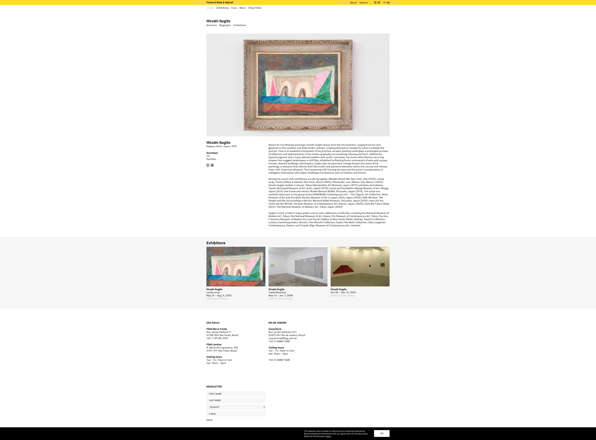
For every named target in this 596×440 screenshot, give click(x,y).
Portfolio (211, 159)
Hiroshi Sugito (218, 21)
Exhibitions (215, 243)
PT (385, 2)
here (328, 436)
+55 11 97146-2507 (217, 338)
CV (208, 156)
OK (381, 433)
